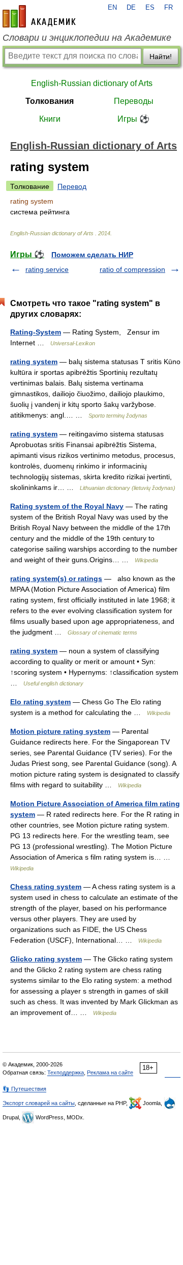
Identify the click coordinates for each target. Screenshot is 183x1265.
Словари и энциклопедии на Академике (87, 38)
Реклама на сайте (110, 1072)
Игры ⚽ (133, 119)
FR (168, 7)
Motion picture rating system (60, 731)
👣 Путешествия (24, 1089)
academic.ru (39, 16)
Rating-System (35, 332)
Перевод (71, 186)
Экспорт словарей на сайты (39, 1103)
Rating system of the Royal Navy (67, 506)
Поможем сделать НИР (92, 255)
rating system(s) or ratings (56, 578)
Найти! (160, 56)
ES (150, 7)
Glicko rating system (46, 959)
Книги (49, 119)
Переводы (134, 101)
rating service (47, 269)
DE (131, 7)
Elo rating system (40, 702)
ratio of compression (132, 269)
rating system (33, 362)
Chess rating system (45, 887)
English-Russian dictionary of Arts (91, 83)
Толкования (49, 101)
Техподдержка (65, 1072)
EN (112, 7)
